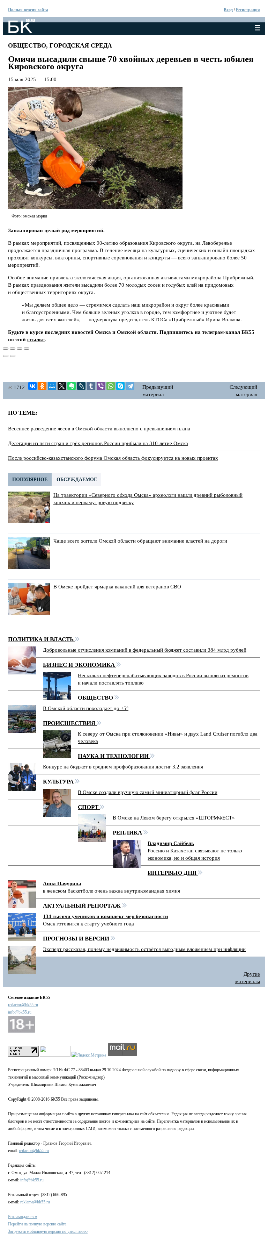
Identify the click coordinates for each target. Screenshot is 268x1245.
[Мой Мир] (52, 386)
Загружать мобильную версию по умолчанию (48, 1231)
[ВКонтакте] (32, 386)
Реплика (128, 832)
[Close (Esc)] (5, 349)
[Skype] (120, 386)
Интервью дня (173, 873)
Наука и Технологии (114, 756)
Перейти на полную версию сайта (37, 1224)
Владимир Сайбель (171, 843)
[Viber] (101, 386)
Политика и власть (41, 639)
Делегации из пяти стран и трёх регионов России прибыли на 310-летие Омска (98, 443)
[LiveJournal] (81, 386)
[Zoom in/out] (26, 349)
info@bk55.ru (19, 1012)
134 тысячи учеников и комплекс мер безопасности (105, 916)
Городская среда (81, 45)
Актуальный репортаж (82, 905)
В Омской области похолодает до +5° (85, 708)
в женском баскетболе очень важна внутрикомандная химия (111, 891)
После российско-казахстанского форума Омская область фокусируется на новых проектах (113, 458)
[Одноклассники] (42, 386)
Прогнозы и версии (77, 938)
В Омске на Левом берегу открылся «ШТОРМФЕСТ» (174, 818)
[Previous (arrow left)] (5, 356)
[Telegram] (130, 386)
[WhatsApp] (110, 386)
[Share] (12, 349)
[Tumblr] (91, 386)
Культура (59, 781)
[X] (62, 386)
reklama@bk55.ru (35, 1202)
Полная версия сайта (28, 9)
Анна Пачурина (62, 883)
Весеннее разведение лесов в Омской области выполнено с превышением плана (99, 428)
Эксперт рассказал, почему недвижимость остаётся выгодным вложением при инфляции (144, 949)
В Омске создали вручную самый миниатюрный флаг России (147, 792)
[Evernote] (71, 386)
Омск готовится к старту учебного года (88, 923)
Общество (27, 45)
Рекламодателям (22, 1216)
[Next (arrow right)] (12, 356)
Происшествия (70, 723)
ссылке (36, 339)
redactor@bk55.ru (23, 1004)
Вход (228, 9)
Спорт (89, 807)
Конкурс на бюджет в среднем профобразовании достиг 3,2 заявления (123, 767)
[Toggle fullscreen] (19, 349)
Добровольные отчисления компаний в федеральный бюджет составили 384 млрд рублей (144, 650)
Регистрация (248, 9)
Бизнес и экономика (79, 664)
